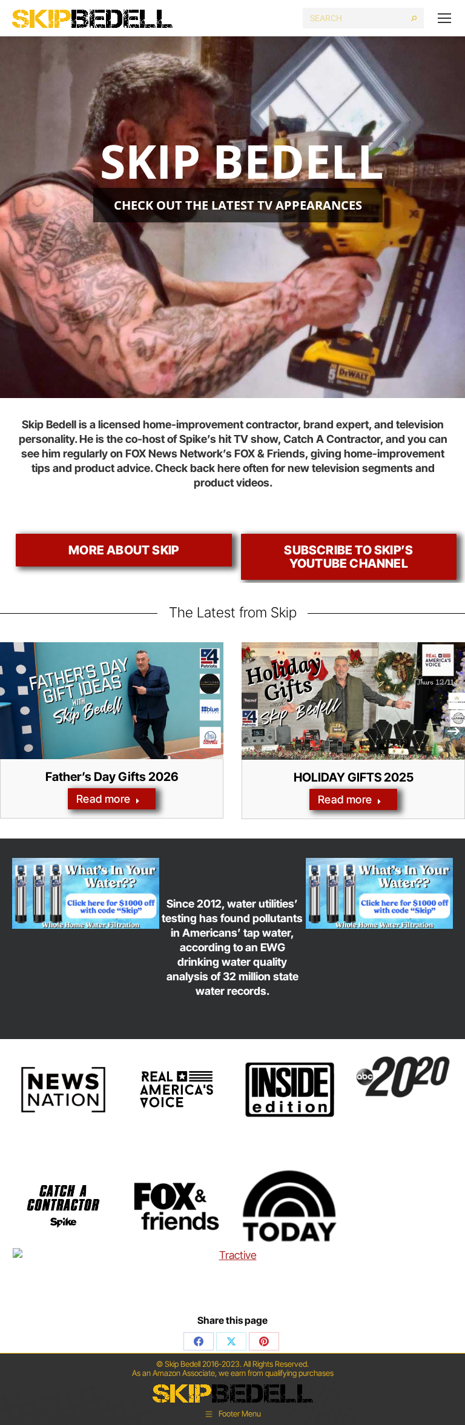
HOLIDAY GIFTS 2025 (354, 777)
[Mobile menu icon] (444, 18)
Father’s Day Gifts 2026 (112, 776)
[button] (454, 731)
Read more (103, 798)
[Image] (85, 893)
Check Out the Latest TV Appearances (238, 205)
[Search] (414, 18)
